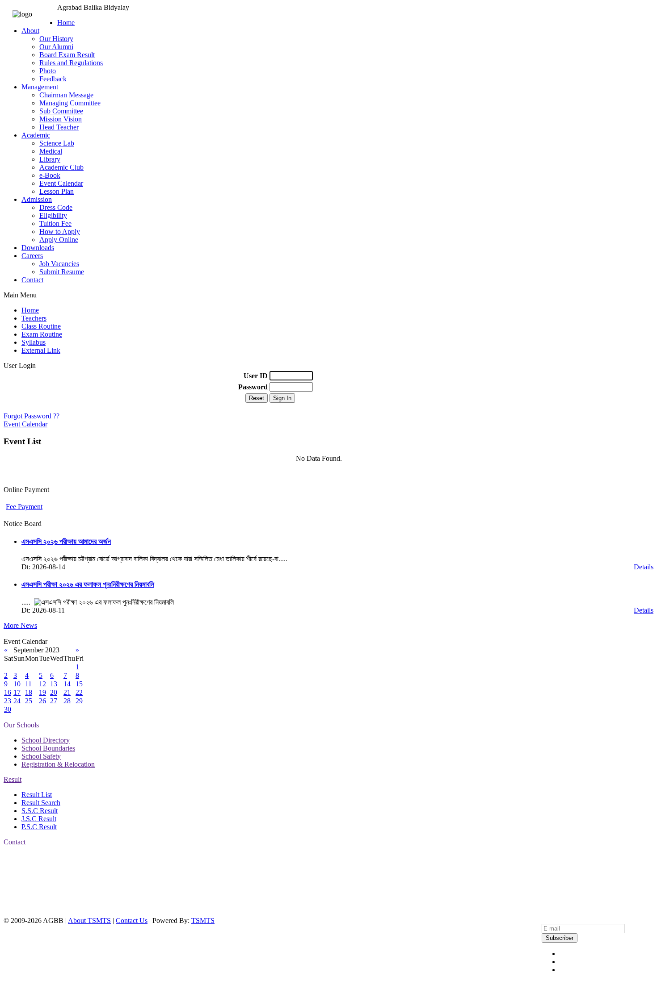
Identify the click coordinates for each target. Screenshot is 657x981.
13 (53, 684)
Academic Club (61, 167)
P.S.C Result (39, 827)
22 (79, 692)
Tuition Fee (55, 223)
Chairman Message (66, 95)
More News (20, 625)
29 (79, 701)
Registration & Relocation (58, 764)
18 (28, 692)
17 (17, 692)
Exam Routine (41, 334)
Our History (56, 38)
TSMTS (203, 920)
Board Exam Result (67, 54)
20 (53, 692)
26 (42, 701)
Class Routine (41, 326)
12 (42, 684)
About (30, 30)
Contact (32, 280)
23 (7, 701)
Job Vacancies (59, 263)
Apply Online (58, 239)
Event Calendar (61, 183)
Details (643, 567)
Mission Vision (60, 119)
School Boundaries (48, 748)
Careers (32, 255)
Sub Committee (61, 111)
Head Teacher (59, 127)
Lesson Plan (56, 191)
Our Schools (21, 725)
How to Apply (59, 231)
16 (7, 692)
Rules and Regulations (71, 63)
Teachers (33, 318)
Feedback (53, 79)
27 (53, 701)
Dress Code (55, 207)
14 (67, 684)
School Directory (45, 740)
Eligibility (53, 215)
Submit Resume (61, 272)
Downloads (37, 247)
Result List (36, 794)
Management (39, 87)
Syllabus (33, 342)
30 (7, 709)
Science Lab (56, 143)
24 (17, 701)
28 (67, 701)
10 (17, 684)
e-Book (49, 175)
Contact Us (131, 920)
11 (28, 684)
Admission (36, 199)
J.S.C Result (38, 818)
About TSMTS (89, 920)
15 (79, 684)
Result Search (40, 802)
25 (28, 701)
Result (12, 779)
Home (66, 22)
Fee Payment (24, 506)
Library (49, 159)
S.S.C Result (39, 810)
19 (42, 692)
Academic (35, 135)
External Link (40, 350)
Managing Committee (70, 103)
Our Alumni (56, 46)
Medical (50, 151)
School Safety (41, 756)
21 (67, 692)
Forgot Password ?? (31, 416)
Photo (47, 71)
